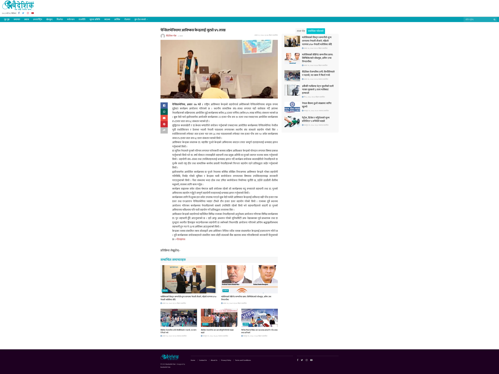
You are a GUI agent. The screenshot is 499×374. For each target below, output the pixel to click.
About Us (214, 360)
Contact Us (203, 360)
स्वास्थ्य (107, 19)
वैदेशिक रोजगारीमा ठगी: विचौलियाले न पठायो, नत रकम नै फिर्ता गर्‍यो (178, 331)
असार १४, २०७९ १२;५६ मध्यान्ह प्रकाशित (174, 336)
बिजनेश (60, 19)
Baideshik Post (170, 364)
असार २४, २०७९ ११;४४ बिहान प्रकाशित (235, 303)
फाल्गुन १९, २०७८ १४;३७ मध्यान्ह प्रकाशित (215, 336)
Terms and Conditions (243, 360)
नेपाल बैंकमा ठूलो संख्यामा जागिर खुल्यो (316, 105)
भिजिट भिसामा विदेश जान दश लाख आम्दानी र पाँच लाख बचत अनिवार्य (259, 331)
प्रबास (26, 19)
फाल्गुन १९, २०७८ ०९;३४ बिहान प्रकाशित (255, 336)
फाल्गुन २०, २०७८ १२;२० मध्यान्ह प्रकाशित (316, 110)
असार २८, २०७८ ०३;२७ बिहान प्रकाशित (266, 35)
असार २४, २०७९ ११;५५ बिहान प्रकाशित (174, 303)
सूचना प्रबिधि (95, 19)
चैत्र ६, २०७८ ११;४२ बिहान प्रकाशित (314, 97)
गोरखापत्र (181, 239)
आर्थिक (117, 19)
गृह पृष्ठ (6, 19)
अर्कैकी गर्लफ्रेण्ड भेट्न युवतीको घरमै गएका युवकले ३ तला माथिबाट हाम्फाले (318, 89)
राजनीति (82, 19)
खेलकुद (49, 19)
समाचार (17, 19)
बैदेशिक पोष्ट (171, 36)
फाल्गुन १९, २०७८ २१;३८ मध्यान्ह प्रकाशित (316, 125)
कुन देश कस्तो (140, 19)
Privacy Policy (226, 360)
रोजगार (127, 19)
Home (193, 360)
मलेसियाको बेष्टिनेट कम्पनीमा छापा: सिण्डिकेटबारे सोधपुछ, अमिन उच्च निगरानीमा (246, 298)
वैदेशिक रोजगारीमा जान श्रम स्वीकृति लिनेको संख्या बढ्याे (217, 331)
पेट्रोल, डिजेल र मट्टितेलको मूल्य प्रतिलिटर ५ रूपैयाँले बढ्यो (316, 119)
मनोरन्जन (70, 19)
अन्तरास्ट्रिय (37, 19)
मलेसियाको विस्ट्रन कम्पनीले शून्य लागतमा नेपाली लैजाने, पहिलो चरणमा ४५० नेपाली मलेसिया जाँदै (188, 298)
